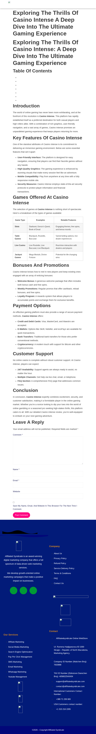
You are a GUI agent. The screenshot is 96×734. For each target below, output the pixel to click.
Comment (18, 435)
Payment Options (25, 93)
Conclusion (22, 100)
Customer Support (25, 96)
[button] (31, 3)
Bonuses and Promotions (29, 89)
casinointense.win (74, 188)
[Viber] (23, 590)
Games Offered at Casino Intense (32, 85)
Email (16, 480)
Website (16, 491)
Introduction (23, 77)
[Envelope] (33, 590)
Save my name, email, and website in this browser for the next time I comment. (45, 507)
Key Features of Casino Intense (32, 81)
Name (16, 469)
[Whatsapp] (13, 590)
